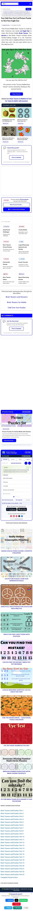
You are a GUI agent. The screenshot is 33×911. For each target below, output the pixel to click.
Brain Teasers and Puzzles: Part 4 (12, 819)
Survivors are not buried (8, 490)
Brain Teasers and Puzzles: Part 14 (12, 848)
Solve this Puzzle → (9, 440)
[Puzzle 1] (13, 496)
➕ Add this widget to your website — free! (12, 503)
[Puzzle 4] (17, 496)
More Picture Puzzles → (16, 204)
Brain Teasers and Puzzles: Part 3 (12, 816)
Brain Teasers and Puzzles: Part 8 (12, 831)
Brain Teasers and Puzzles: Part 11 (12, 839)
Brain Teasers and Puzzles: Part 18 (12, 860)
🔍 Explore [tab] (27, 459)
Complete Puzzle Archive (9, 877)
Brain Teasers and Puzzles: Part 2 (12, 813)
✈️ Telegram (8, 907)
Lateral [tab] (12, 459)
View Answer (16, 94)
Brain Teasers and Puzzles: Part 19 (12, 863)
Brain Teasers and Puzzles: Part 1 (12, 810)
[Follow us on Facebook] (22, 516)
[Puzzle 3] (16, 496)
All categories (19, 500)
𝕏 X (16, 900)
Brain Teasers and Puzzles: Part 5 (12, 822)
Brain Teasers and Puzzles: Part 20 (12, 866)
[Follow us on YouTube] (14, 516)
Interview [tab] (5, 459)
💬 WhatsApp (23, 900)
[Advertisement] (16, 179)
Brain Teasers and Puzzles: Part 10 (12, 837)
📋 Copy (26, 907)
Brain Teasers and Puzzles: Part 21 (12, 869)
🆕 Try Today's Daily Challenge (16, 209)
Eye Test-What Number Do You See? (16, 745)
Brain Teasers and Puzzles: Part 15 (12, 851)
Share (28, 500)
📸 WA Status (17, 907)
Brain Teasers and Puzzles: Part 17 (12, 857)
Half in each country (7, 478)
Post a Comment (16, 157)
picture (3, 35)
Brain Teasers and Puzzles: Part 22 (12, 871)
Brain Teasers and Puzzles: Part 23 (12, 874)
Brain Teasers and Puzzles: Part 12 (12, 842)
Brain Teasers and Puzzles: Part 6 (12, 825)
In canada (5, 486)
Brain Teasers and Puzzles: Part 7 (12, 828)
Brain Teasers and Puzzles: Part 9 (12, 834)
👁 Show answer (6, 493)
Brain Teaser (23, 33)
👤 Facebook (9, 900)
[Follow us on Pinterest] (11, 516)
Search (28, 9)
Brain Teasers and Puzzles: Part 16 (12, 854)
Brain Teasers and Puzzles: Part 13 (12, 845)
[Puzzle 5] (19, 496)
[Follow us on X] (19, 516)
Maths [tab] (20, 459)
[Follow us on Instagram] (16, 516)
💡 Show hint (5, 475)
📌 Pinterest (16, 904)
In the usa (5, 482)
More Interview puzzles (7, 500)
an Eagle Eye (25, 31)
